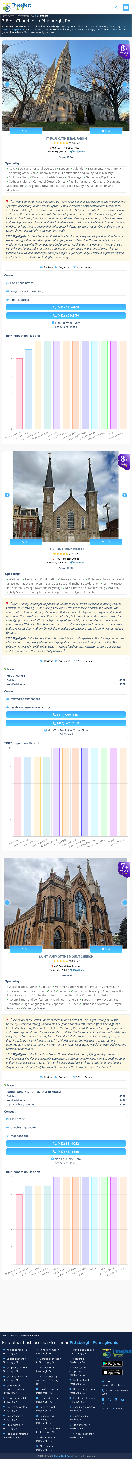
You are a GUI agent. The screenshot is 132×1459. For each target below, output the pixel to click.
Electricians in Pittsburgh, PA (45, 1439)
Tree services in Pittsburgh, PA (79, 1426)
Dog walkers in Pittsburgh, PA (13, 1417)
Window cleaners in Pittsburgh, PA (82, 1435)
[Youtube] (122, 1400)
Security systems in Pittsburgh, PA (82, 1408)
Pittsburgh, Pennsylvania (94, 1342)
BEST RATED (8, 16)
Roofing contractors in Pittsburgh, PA (82, 1399)
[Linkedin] (103, 1404)
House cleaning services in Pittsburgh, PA (48, 1380)
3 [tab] (65, 123)
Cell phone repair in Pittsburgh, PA (15, 1369)
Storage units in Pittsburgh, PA (79, 1417)
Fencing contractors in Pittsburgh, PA (16, 1435)
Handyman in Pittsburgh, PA (45, 1369)
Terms (118, 1408)
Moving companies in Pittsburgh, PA (81, 1351)
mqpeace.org (19, 1136)
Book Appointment (22, 283)
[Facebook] (103, 1400)
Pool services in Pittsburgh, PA (79, 1382)
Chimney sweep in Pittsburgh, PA (15, 1378)
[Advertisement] (66, 1307)
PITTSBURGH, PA (26, 16)
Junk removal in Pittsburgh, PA (46, 1408)
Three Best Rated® (64, 1456)
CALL (27, 131)
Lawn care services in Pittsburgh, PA (48, 1430)
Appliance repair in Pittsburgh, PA (15, 1351)
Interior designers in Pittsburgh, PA (49, 1399)
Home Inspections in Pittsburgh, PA (82, 1391)
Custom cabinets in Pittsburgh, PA (15, 1408)
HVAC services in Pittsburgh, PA (47, 1391)
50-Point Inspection (13, 29)
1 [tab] (60, 123)
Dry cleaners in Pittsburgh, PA (13, 1426)
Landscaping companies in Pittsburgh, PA (45, 1419)
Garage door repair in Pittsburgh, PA (48, 1360)
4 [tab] (68, 123)
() (74, 143)
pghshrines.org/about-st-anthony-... (31, 707)
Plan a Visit (17, 1119)
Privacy (107, 1408)
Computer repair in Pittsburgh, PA (15, 1399)
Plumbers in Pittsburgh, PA (44, 1448)
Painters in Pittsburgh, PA (77, 1360)
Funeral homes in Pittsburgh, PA (47, 1351)
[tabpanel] (66, 85)
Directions (79, 151)
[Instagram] (116, 1400)
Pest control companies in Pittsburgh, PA (77, 1371)
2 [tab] (62, 123)
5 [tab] (71, 123)
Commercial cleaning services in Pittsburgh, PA (14, 1389)
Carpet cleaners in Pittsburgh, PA (14, 1360)
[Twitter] (109, 1400)
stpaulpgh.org (20, 299)
